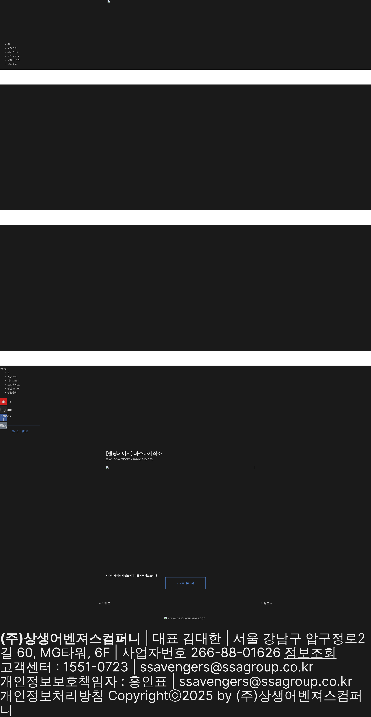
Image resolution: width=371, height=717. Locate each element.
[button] (185, 220)
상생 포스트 (13, 59)
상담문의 (12, 63)
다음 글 (266, 603)
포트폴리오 (13, 56)
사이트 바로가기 (185, 583)
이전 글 (104, 603)
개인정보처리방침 (52, 695)
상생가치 (12, 48)
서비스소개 (13, 51)
